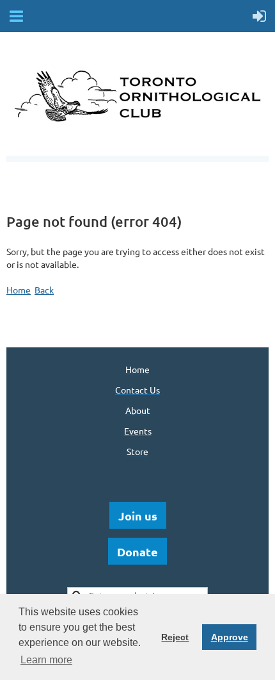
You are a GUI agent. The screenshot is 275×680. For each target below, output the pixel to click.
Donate (137, 551)
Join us (137, 515)
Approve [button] (229, 637)
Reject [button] (175, 637)
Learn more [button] (46, 659)
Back (44, 289)
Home (18, 289)
